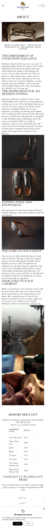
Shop (22, 503)
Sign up (22, 498)
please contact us (10, 487)
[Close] (44, 509)
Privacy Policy (20, 520)
